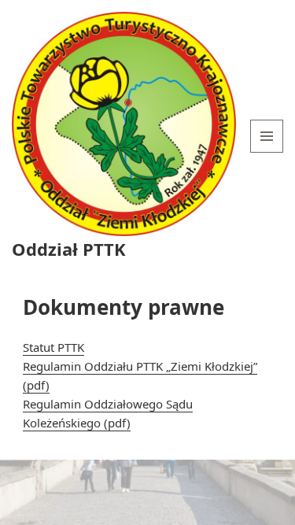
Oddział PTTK (69, 249)
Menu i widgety (267, 152)
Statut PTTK (53, 347)
